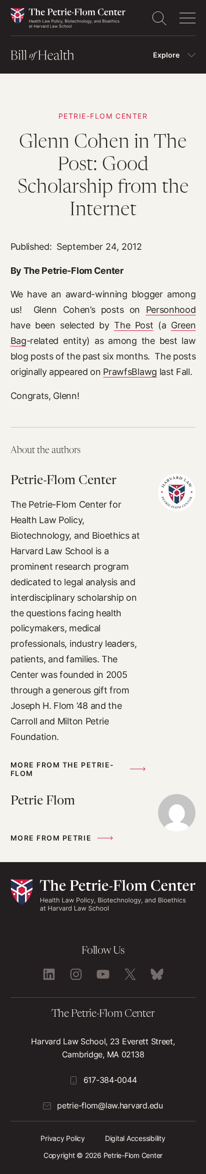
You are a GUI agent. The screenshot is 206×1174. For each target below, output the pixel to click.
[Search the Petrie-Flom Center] (159, 18)
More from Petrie (51, 838)
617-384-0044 (110, 1080)
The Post (133, 324)
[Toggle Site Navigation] (188, 18)
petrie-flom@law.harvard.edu (109, 1105)
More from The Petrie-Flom (62, 768)
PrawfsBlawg (130, 371)
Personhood (171, 309)
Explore (166, 55)
